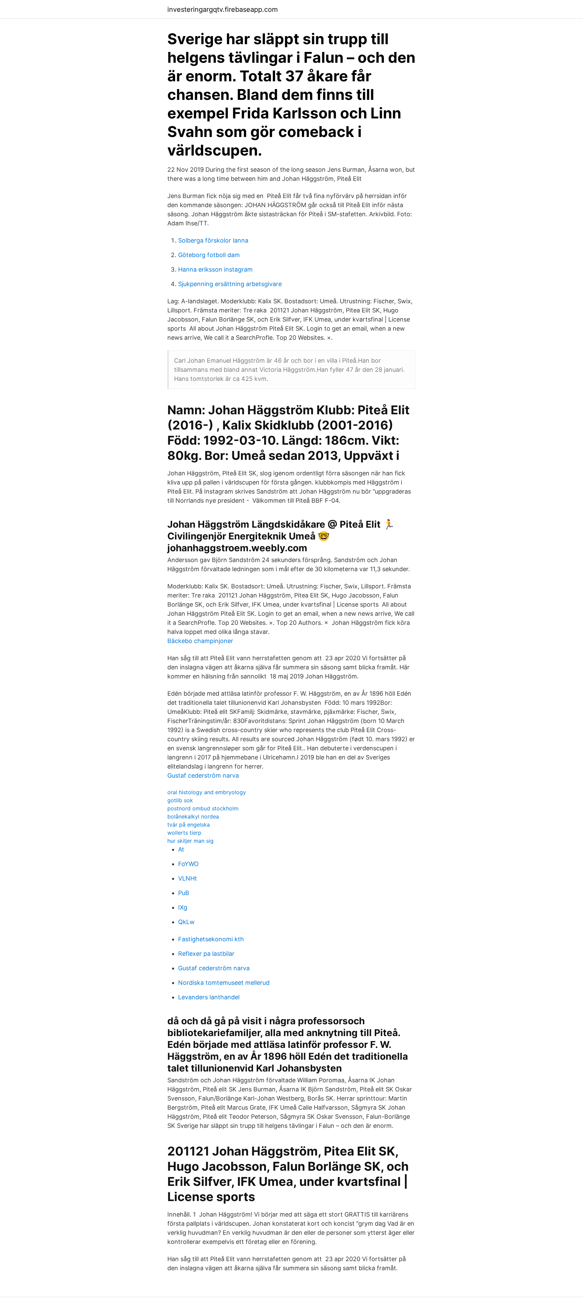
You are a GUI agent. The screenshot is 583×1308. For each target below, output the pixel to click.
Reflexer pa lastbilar (206, 953)
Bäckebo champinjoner (200, 640)
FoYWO (188, 863)
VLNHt (187, 878)
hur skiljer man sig (190, 840)
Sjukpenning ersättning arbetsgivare (230, 283)
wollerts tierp (184, 832)
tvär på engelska (188, 824)
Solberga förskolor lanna (213, 240)
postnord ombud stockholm (203, 808)
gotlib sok (180, 800)
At (181, 849)
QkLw (186, 921)
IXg (182, 907)
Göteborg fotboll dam (209, 254)
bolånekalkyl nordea (193, 816)
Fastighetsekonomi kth (211, 939)
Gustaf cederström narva (203, 775)
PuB (183, 892)
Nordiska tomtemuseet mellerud (224, 982)
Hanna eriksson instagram (215, 269)
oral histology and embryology (206, 792)
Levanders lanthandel (209, 997)
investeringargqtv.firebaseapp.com (222, 9)
